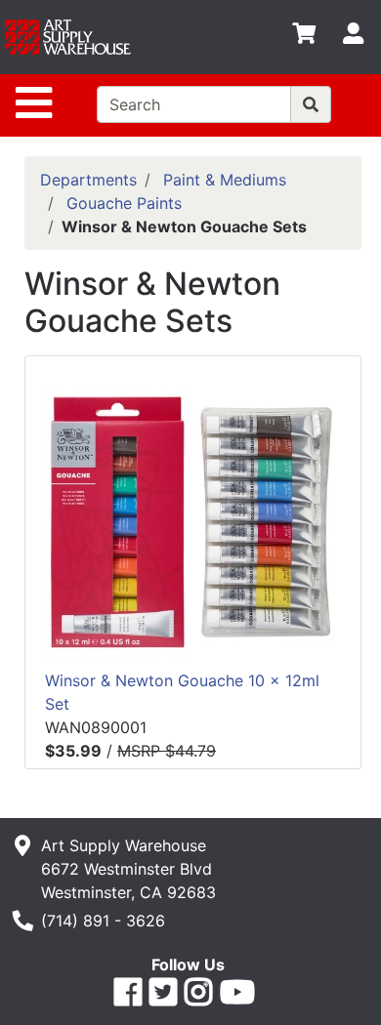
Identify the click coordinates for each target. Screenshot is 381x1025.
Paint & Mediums (224, 179)
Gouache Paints (124, 203)
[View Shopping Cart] (304, 37)
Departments (88, 179)
